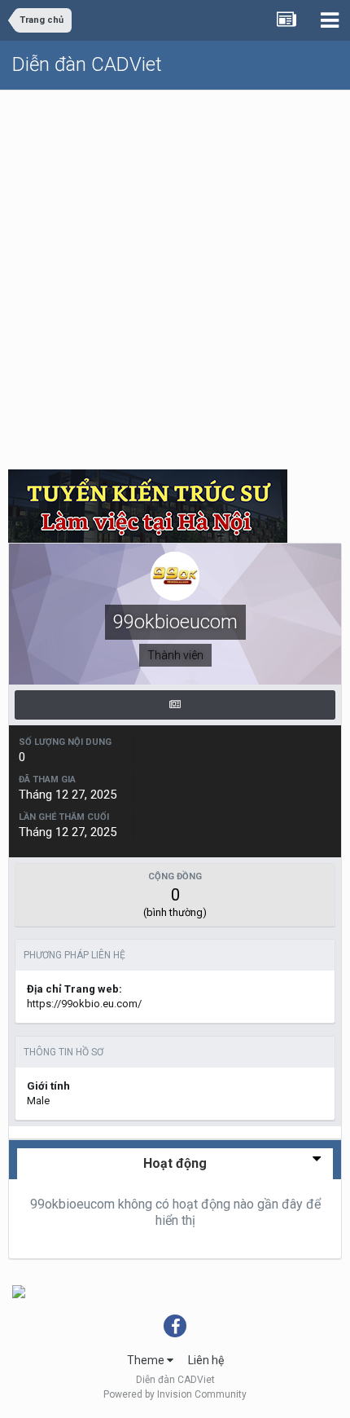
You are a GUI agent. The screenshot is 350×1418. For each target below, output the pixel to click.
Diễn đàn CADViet (87, 64)
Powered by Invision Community (175, 1394)
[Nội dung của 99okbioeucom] (175, 705)
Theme (147, 1360)
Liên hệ (206, 1360)
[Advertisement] (175, 274)
